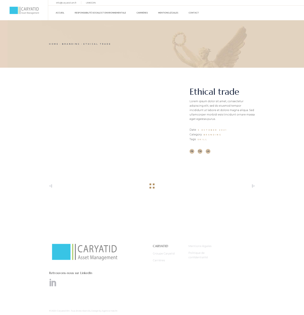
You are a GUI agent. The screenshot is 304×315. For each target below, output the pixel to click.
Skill (203, 139)
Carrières (159, 260)
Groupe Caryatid (164, 253)
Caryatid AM (63, 310)
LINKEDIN (91, 2)
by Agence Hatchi (108, 310)
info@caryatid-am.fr (66, 2)
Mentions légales (199, 246)
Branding (213, 135)
